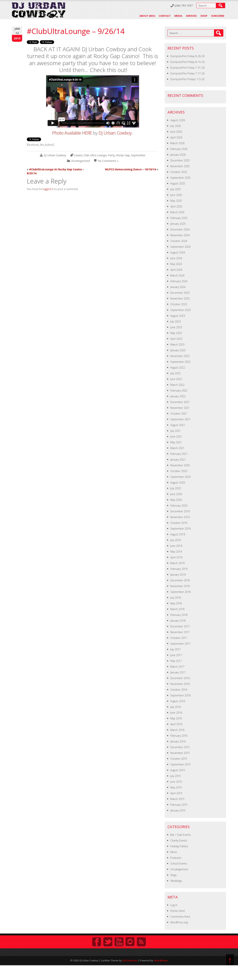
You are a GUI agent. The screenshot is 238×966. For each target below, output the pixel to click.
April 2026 (176, 137)
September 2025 (180, 177)
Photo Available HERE (72, 133)
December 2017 (180, 626)
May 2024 (176, 264)
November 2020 (180, 465)
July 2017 (175, 649)
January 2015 (178, 810)
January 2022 (178, 396)
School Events (178, 863)
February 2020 (178, 505)
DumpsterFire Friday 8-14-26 (187, 62)
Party (111, 155)
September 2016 (180, 695)
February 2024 (178, 281)
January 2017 (178, 672)
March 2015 (177, 799)
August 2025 (177, 183)
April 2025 (176, 206)
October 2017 (178, 638)
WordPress (161, 960)
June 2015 (176, 781)
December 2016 (180, 678)
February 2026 (178, 149)
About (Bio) (147, 15)
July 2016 (175, 707)
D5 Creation (130, 960)
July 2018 (175, 597)
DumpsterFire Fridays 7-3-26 (187, 79)
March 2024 (177, 275)
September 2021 (180, 419)
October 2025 (178, 172)
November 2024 (180, 235)
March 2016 (177, 730)
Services (191, 15)
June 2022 (176, 379)
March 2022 (177, 385)
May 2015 (176, 787)
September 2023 (180, 310)
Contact (165, 15)
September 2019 (180, 528)
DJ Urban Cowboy (115, 133)
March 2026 (177, 143)
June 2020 (176, 494)
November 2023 (180, 298)
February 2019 (178, 569)
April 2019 (176, 557)
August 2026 (177, 120)
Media (178, 15)
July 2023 (175, 321)
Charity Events (178, 840)
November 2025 (180, 166)
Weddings (176, 881)
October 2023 (178, 304)
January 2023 (178, 350)
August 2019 (177, 534)
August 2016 (177, 701)
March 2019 (177, 563)
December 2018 (180, 580)
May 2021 (176, 442)
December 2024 (180, 229)
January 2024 (178, 287)
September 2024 (180, 246)
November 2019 (180, 517)
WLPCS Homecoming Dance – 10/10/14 (130, 169)
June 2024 (176, 258)
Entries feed (177, 911)
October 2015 (178, 758)
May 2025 (176, 200)
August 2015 (177, 770)
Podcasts (175, 857)
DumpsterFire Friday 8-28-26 (187, 56)
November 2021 (180, 408)
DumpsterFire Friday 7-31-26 (187, 67)
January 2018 (178, 620)
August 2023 (177, 315)
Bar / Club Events (180, 834)
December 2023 (180, 292)
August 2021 (177, 425)
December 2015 (180, 747)
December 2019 (180, 511)
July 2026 (175, 126)
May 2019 (176, 551)
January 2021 (178, 459)
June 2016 (176, 712)
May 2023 (176, 333)
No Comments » (108, 160)
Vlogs (173, 875)
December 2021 (180, 402)
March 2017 (177, 666)
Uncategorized (80, 160)
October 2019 (178, 523)
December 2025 (180, 160)
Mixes (173, 852)
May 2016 (176, 718)
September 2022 (180, 362)
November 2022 (180, 356)
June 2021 (176, 436)
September (138, 155)
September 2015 (180, 764)
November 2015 (180, 753)
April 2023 (176, 338)
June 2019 (176, 546)
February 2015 (178, 804)
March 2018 (177, 609)
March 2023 (177, 344)
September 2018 (180, 592)
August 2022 (177, 367)
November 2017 (180, 632)
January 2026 (178, 154)
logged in (48, 189)
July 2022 (175, 373)
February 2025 (178, 218)
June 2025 (176, 195)
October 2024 (178, 241)
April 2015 (176, 793)
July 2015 (175, 776)
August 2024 (177, 252)
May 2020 (176, 500)
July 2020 (175, 488)
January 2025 (178, 223)
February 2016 (178, 735)
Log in (173, 905)
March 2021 (177, 448)
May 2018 (176, 603)
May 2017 (176, 661)
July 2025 (175, 189)
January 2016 (178, 741)
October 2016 (178, 689)
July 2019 (175, 540)
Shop (203, 15)
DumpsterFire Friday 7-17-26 (187, 73)
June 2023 (176, 327)
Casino (78, 155)
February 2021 (178, 454)
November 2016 (180, 684)
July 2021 (175, 431)
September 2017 (180, 643)
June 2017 (176, 655)
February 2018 (178, 615)
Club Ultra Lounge (95, 155)
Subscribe (217, 15)
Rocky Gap (123, 155)
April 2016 (176, 724)
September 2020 (180, 477)
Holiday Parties (179, 846)
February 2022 (178, 390)
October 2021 (178, 413)
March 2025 (177, 212)
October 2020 (178, 471)
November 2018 (180, 586)
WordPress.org (179, 922)
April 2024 (176, 269)
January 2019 (178, 574)
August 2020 (177, 482)
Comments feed (180, 916)
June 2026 (176, 131)
